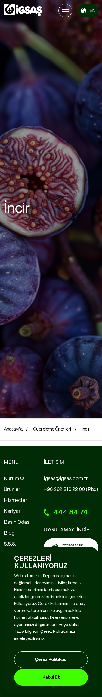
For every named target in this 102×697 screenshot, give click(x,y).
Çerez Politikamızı (57, 632)
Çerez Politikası (51, 660)
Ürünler (12, 489)
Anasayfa (13, 429)
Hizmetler (15, 500)
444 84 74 (71, 512)
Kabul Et (51, 677)
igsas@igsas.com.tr (66, 478)
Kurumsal (15, 478)
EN (92, 11)
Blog (9, 533)
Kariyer (12, 511)
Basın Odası (17, 522)
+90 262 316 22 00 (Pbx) (71, 489)
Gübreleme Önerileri (52, 429)
